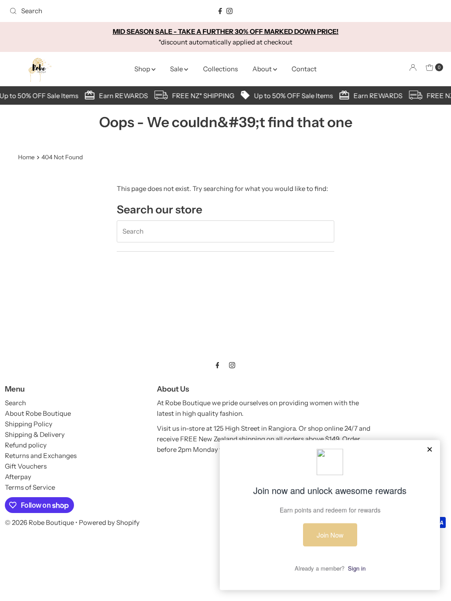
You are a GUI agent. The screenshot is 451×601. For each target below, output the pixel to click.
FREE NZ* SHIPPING (201, 96)
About (262, 69)
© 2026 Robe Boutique (39, 522)
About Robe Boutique (38, 413)
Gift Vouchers (26, 466)
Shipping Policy (28, 424)
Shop (143, 69)
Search (15, 403)
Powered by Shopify (109, 522)
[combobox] (77, 11)
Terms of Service (30, 487)
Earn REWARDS (121, 96)
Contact (304, 69)
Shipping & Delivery (35, 434)
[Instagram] (229, 11)
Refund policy (26, 445)
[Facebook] (220, 11)
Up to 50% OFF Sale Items (291, 96)
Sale (177, 69)
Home (26, 157)
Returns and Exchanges (41, 455)
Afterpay (18, 477)
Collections (220, 69)
